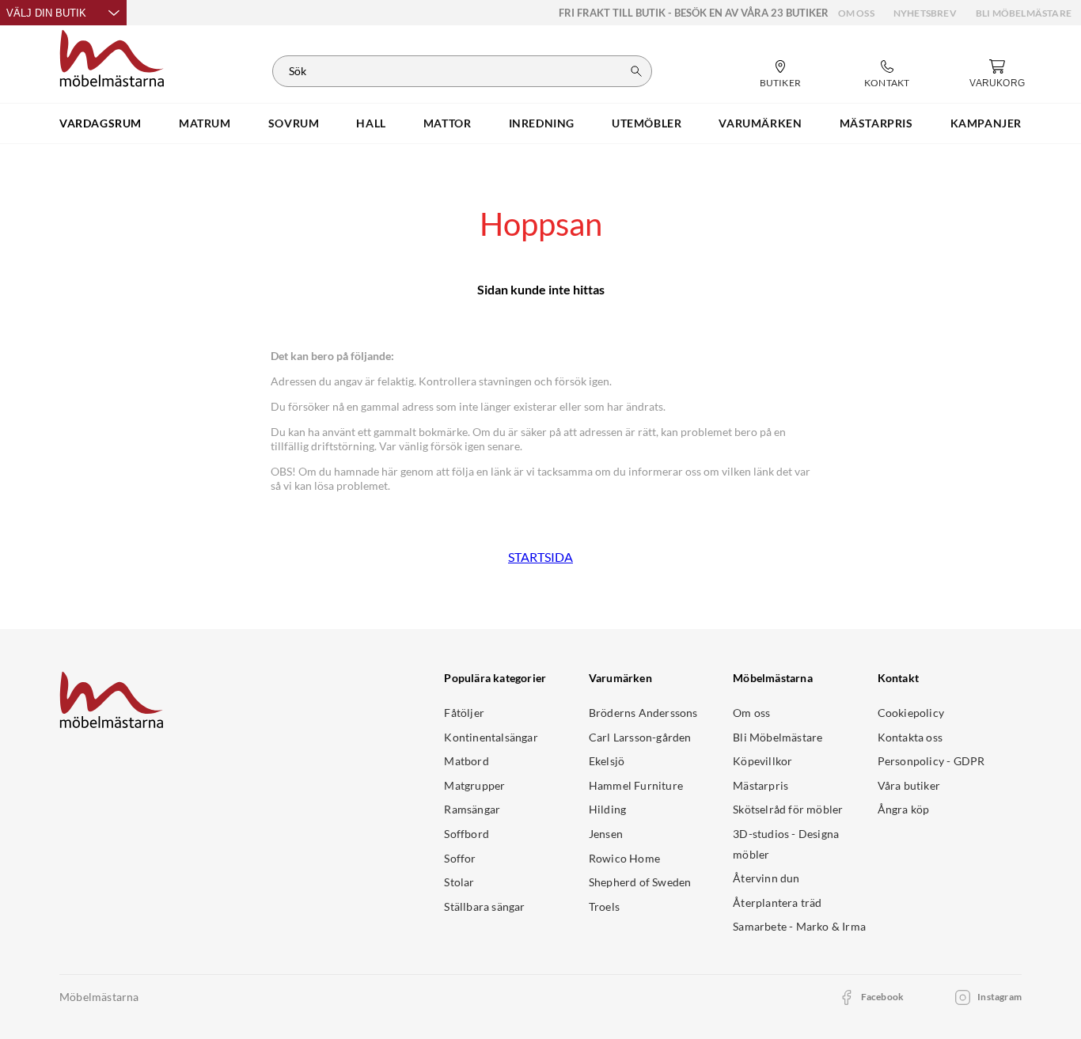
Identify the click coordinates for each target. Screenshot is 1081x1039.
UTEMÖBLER (646, 123)
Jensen (606, 833)
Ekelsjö (606, 761)
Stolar (459, 882)
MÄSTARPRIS (876, 123)
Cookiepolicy (911, 712)
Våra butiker (909, 785)
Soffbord (466, 833)
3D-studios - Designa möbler (786, 844)
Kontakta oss (910, 737)
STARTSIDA (540, 556)
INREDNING (542, 123)
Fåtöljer (464, 712)
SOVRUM (294, 123)
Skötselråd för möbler (788, 809)
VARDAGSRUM (100, 123)
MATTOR (447, 123)
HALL (370, 123)
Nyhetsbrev (925, 13)
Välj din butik (46, 13)
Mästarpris (760, 785)
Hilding (607, 809)
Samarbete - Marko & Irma (799, 926)
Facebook (883, 997)
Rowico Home (624, 858)
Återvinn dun (766, 878)
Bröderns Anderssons (643, 712)
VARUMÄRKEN (760, 123)
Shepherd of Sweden (640, 882)
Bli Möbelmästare (1024, 13)
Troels (604, 906)
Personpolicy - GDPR (931, 761)
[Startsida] (112, 56)
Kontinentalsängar (490, 737)
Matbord (466, 761)
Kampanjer (986, 123)
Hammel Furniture (636, 785)
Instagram (999, 997)
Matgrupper (474, 785)
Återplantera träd (777, 902)
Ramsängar (472, 809)
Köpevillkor (762, 761)
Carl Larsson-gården (640, 737)
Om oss (856, 13)
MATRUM (205, 123)
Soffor (460, 858)
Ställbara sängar (484, 906)
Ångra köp (904, 809)
